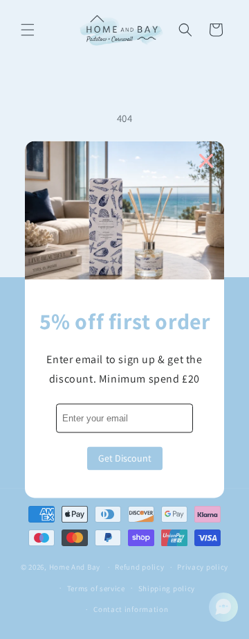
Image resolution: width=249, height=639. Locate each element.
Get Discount (124, 459)
